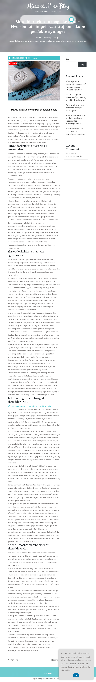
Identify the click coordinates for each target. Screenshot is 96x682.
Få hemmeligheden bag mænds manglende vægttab (75, 131)
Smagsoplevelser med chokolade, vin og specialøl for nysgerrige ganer (76, 119)
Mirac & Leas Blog (48, 6)
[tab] (71, 19)
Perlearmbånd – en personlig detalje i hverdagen (75, 108)
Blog (56, 37)
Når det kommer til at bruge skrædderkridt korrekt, (29, 406)
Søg (68, 59)
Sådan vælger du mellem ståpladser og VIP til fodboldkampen (76, 97)
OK (76, 675)
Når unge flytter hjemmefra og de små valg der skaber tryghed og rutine (76, 85)
